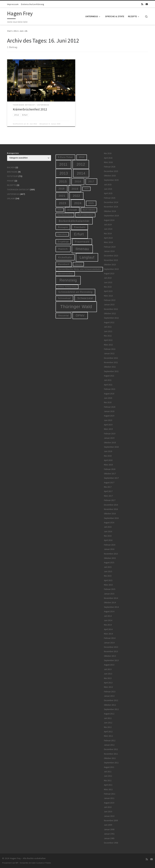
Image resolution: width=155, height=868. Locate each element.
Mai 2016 (108, 536)
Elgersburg (62, 234)
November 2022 (111, 309)
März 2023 (108, 295)
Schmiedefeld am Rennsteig (75, 292)
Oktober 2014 (110, 602)
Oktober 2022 (110, 313)
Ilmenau (82, 249)
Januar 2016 (109, 549)
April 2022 (108, 340)
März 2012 (108, 736)
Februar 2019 (109, 433)
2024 (77, 203)
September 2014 (111, 607)
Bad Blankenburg (65, 215)
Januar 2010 (109, 816)
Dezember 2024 (111, 202)
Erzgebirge (63, 241)
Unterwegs (13, 194)
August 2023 (109, 273)
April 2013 (108, 682)
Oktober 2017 (110, 473)
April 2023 (108, 291)
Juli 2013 (108, 669)
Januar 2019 (109, 438)
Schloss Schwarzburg (67, 287)
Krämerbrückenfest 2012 (30, 109)
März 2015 (108, 585)
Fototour (12, 176)
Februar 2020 (109, 407)
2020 (86, 189)
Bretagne (12, 172)
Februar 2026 (109, 166)
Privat (10, 181)
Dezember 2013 (111, 647)
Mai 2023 (108, 287)
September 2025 (111, 180)
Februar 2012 (109, 740)
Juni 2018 (108, 451)
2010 (81, 157)
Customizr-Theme (43, 863)
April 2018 (108, 460)
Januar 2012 (109, 745)
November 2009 (111, 820)
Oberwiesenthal (65, 274)
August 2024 (109, 220)
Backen (11, 167)
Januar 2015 (109, 593)
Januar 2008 (109, 829)
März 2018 (108, 464)
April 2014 (108, 629)
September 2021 (111, 371)
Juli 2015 (108, 567)
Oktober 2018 (110, 442)
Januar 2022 (109, 353)
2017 (91, 181)
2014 (81, 173)
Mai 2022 (108, 335)
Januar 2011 (109, 798)
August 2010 (109, 802)
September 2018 (111, 447)
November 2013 (111, 651)
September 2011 (111, 762)
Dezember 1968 (111, 842)
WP (17, 863)
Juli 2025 (108, 184)
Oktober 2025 (110, 175)
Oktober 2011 (110, 758)
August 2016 (109, 522)
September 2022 (111, 318)
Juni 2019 (108, 420)
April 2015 (108, 580)
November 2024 (111, 206)
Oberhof (78, 264)
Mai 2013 (108, 678)
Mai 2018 (108, 456)
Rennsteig (68, 280)
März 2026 (108, 162)
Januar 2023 (109, 304)
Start (9, 31)
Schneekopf (64, 298)
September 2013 (111, 660)
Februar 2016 (109, 545)
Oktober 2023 (110, 264)
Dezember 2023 (111, 255)
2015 (63, 181)
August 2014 (109, 611)
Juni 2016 (108, 531)
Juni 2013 (108, 673)
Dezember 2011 (111, 749)
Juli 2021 (108, 380)
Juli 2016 (108, 527)
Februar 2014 (109, 638)
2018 (61, 188)
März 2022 (108, 344)
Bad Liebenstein (85, 215)
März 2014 (108, 633)
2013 (63, 173)
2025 (91, 203)
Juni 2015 (108, 571)
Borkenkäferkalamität (74, 221)
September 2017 (111, 478)
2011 (63, 164)
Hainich (63, 249)
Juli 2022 (108, 327)
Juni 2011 (108, 776)
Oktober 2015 (110, 558)
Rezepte (11, 185)
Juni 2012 (108, 722)
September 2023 (111, 269)
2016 (78, 181)
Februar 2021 (109, 389)
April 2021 (108, 384)
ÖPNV (80, 315)
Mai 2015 (108, 576)
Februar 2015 (109, 589)
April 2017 (108, 491)
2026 (60, 210)
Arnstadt (72, 210)
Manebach (63, 264)
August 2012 (109, 713)
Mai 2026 (108, 153)
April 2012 (108, 731)
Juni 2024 (108, 229)
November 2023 (111, 260)
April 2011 (108, 785)
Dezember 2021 (111, 358)
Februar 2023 (109, 300)
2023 (62, 203)
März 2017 (108, 496)
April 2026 (108, 158)
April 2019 (108, 424)
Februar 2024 (109, 247)
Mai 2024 (108, 233)
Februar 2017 (109, 500)
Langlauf (87, 257)
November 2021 (111, 362)
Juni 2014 (108, 620)
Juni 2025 (108, 189)
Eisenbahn (80, 227)
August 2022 (109, 322)
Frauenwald (82, 241)
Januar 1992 (109, 834)
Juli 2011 (108, 771)
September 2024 (111, 215)
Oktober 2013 (110, 656)
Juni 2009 (108, 825)
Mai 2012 (108, 727)
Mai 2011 (108, 780)
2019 (75, 188)
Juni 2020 (108, 398)
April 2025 (108, 193)
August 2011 (109, 767)
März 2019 (108, 429)
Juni (21, 31)
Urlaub (11, 198)
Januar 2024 (109, 251)
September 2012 (111, 709)
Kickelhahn (65, 257)
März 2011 (108, 789)
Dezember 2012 (111, 700)
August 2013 (109, 664)
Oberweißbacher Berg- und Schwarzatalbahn (79, 269)
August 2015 (109, 562)
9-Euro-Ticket (65, 157)
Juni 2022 (108, 331)
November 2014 (111, 598)
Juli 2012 (108, 718)
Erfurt (79, 234)
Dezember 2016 (111, 505)
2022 (76, 195)
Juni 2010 (108, 811)
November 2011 (111, 754)
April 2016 (108, 540)
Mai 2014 (108, 625)
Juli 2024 (108, 224)
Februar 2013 (109, 691)
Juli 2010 (108, 807)
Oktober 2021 (110, 367)
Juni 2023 (108, 282)
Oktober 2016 (110, 513)
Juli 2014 (108, 616)
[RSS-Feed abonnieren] (142, 4)
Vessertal (63, 315)
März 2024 (108, 242)
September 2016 (111, 518)
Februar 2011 (109, 794)
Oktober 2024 (110, 211)
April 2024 (108, 238)
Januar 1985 (109, 838)
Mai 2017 (108, 487)
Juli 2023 (108, 278)
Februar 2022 (109, 349)
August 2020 (109, 393)
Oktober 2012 (110, 705)
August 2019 (109, 415)
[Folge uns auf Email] (147, 4)
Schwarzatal (85, 298)
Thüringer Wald (76, 306)
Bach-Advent (89, 210)
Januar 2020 (109, 411)
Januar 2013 (109, 696)
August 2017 (109, 482)
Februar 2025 (109, 198)
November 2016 (111, 509)
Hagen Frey (15, 858)
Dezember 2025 (111, 171)
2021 (62, 195)
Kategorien (13, 153)
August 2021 (109, 375)
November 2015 (111, 553)
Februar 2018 (109, 469)
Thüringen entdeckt (18, 189)
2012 (15, 31)
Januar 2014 (109, 642)
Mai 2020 (108, 402)
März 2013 (108, 687)
